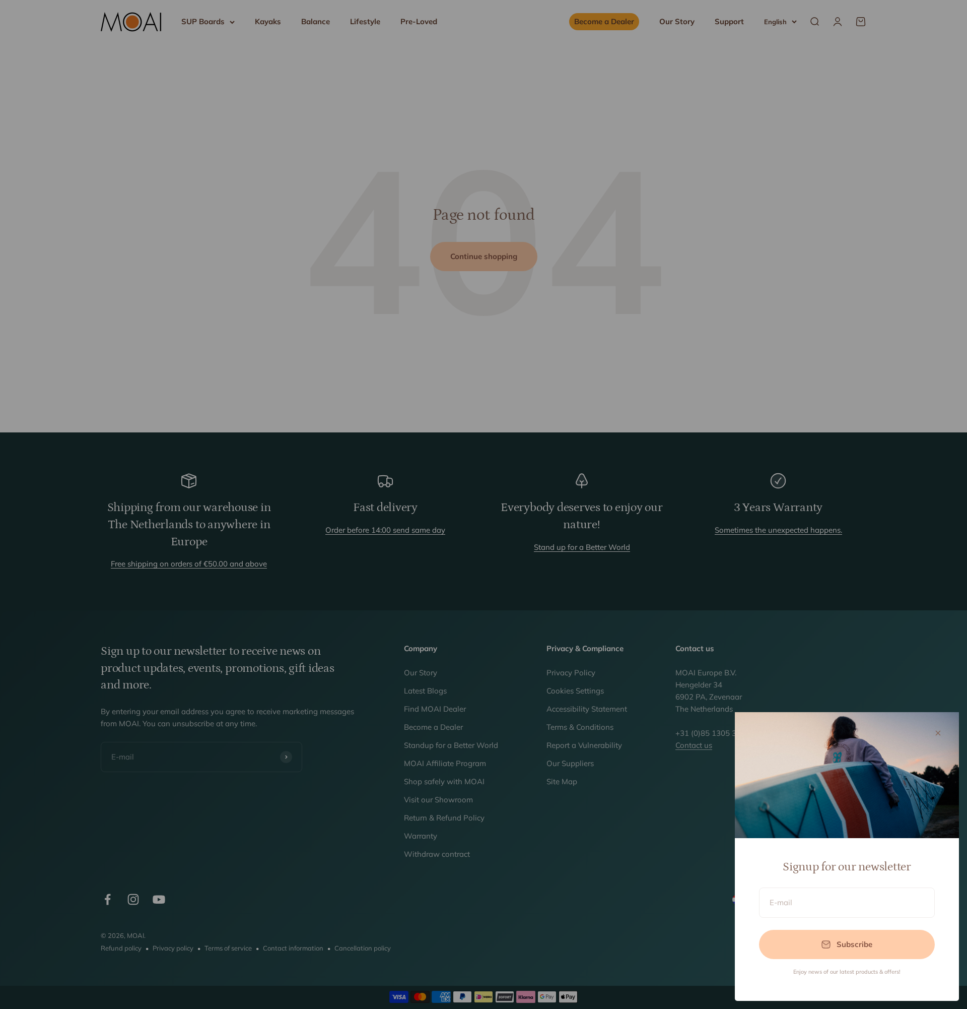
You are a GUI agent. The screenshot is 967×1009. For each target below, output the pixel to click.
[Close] (938, 733)
